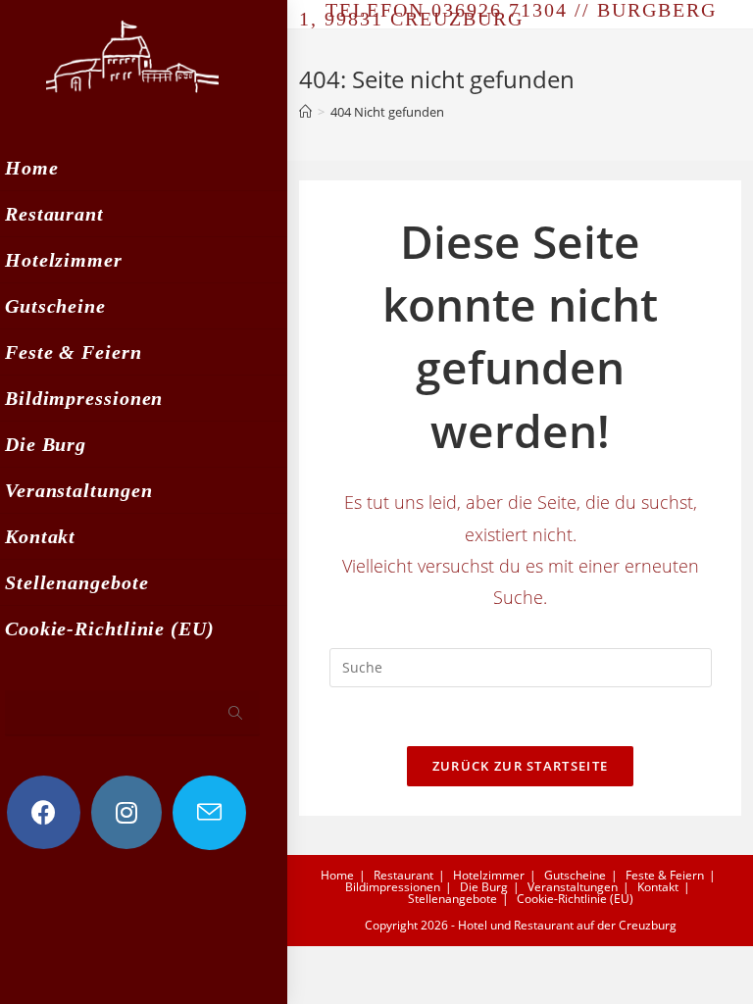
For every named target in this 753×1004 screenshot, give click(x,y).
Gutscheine (575, 875)
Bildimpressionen (392, 886)
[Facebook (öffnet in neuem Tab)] (43, 812)
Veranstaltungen (572, 886)
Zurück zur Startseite (520, 766)
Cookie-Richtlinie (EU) (575, 898)
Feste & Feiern (665, 875)
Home (337, 875)
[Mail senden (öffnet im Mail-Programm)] (209, 813)
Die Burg (484, 886)
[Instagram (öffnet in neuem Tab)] (126, 812)
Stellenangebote (452, 898)
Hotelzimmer (489, 875)
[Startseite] (305, 112)
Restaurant (403, 875)
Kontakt (657, 886)
